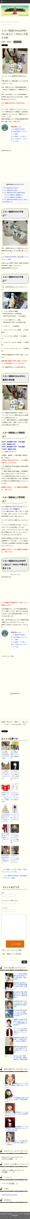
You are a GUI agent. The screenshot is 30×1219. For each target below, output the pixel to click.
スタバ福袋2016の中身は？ (10, 188)
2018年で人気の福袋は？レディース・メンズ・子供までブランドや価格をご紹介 (5, 797)
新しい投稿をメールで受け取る (12, 954)
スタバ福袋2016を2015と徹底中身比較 (13, 192)
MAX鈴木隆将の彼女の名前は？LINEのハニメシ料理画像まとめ (5, 859)
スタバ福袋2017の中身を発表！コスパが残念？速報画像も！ (15, 755)
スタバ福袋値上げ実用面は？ (13, 197)
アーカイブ (5, 1183)
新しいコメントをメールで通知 (12, 950)
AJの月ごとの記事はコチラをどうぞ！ (13, 1170)
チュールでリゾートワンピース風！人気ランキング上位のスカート (15, 817)
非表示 (22, 184)
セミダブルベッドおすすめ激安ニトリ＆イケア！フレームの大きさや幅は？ (15, 796)
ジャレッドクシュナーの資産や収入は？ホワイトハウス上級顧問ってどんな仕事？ (15, 838)
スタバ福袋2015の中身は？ (10, 190)
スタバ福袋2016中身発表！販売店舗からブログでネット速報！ (19, 131)
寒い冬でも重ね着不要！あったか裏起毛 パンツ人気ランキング (5, 837)
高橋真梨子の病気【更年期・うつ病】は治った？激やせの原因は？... (21, 1039)
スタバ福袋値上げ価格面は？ (13, 195)
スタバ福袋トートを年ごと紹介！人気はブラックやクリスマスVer (19, 139)
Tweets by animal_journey (9, 1195)
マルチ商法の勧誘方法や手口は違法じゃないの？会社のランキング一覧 (5, 817)
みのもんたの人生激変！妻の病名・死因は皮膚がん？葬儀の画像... (21, 1057)
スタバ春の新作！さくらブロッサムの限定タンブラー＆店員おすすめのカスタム (15, 775)
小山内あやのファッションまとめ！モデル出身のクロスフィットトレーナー (15, 859)
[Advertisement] (13, 169)
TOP (10, 22)
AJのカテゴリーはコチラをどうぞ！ (12, 1157)
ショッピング (17, 42)
